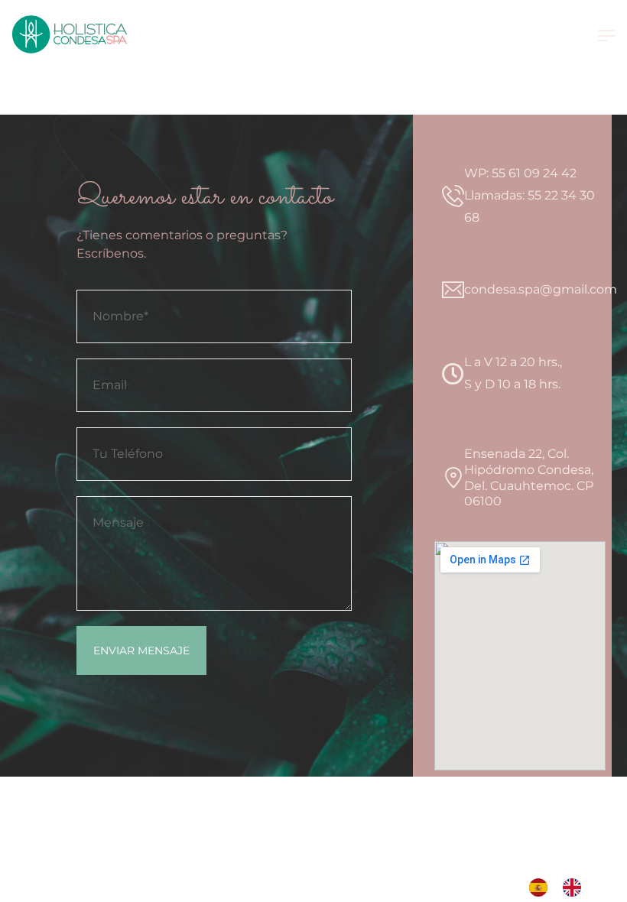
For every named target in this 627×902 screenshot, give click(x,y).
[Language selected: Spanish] (562, 887)
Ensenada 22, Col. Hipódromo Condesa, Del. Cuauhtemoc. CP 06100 (528, 477)
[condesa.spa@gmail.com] (453, 290)
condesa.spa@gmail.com (540, 289)
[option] (575, 887)
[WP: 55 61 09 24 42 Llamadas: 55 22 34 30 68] (453, 196)
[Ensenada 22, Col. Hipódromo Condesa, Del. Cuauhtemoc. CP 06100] (453, 478)
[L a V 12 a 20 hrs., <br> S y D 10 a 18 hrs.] (453, 374)
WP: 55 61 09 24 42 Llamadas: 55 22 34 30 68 (529, 195)
